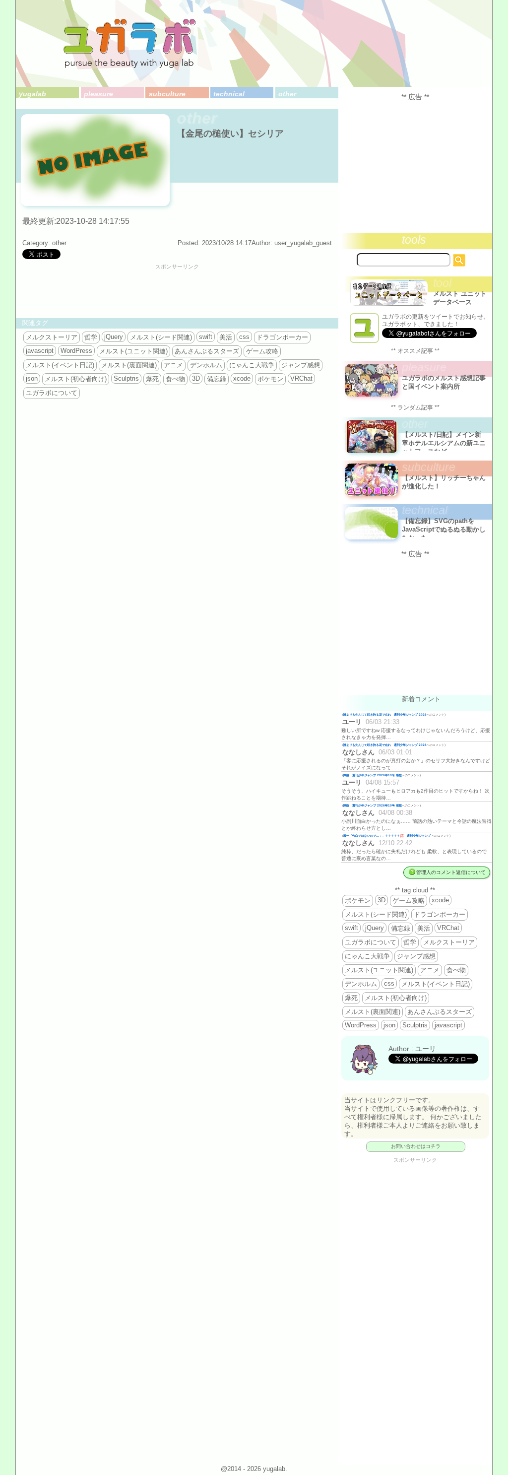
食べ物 (175, 379)
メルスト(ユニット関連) (133, 351)
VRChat (301, 378)
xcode (242, 378)
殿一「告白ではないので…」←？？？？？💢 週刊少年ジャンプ (387, 835)
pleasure (98, 94)
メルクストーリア (51, 337)
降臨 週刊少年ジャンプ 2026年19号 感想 (372, 775)
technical (229, 94)
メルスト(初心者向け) (76, 379)
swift (205, 336)
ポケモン (270, 379)
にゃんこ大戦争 (251, 365)
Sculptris (126, 378)
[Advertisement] (177, 292)
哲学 (90, 337)
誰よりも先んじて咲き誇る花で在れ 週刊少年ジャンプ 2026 (385, 714)
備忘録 (216, 379)
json (32, 378)
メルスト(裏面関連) (129, 365)
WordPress (76, 350)
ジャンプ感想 (300, 365)
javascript (40, 350)
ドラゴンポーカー (282, 337)
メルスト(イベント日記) (60, 365)
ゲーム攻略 (262, 351)
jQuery (113, 336)
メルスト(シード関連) (161, 337)
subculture (167, 94)
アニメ (173, 365)
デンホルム (206, 365)
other (287, 94)
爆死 (152, 379)
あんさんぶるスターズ (207, 351)
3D (196, 378)
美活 (225, 337)
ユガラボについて (51, 393)
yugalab (32, 94)
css (244, 336)
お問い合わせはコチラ (416, 1146)
